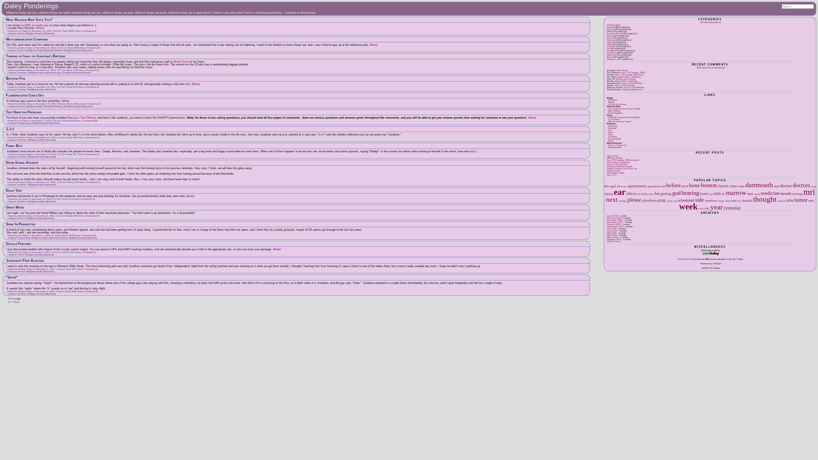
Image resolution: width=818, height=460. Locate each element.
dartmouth (759, 185)
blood (684, 186)
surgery (721, 201)
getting (666, 194)
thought (764, 199)
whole (701, 208)
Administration (615, 147)
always (624, 186)
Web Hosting (614, 111)
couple (741, 186)
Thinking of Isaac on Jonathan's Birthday (36, 56)
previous (35, 33)
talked (727, 201)
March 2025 (613, 237)
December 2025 (615, 220)
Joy (608, 48)
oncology (622, 201)
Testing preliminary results (619, 166)
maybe (757, 194)
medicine (770, 193)
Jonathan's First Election (25, 260)
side (699, 200)
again (613, 186)
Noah (609, 57)
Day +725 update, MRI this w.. (630, 74)
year (716, 207)
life (723, 194)
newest (49, 33)
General (611, 29)
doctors (801, 185)
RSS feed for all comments (711, 67)
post (472, 151)
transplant (781, 201)
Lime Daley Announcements (621, 109)
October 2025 (614, 224)
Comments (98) (90, 120)
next (612, 199)
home (704, 194)
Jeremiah (611, 46)
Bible (609, 31)
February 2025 (614, 239)
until (811, 200)
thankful (747, 200)
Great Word (15, 207)
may (750, 194)
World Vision (181, 61)
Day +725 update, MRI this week (623, 160)
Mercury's (73, 117)
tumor (801, 200)
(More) (40, 28)
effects (631, 194)
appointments (654, 186)
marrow (736, 192)
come (733, 186)
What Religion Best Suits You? (29, 20)
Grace (610, 35)
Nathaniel (611, 55)
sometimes (711, 200)
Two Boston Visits (615, 173)
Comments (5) (89, 31)
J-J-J (10, 129)
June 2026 (612, 216)
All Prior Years (614, 241)
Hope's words (613, 171)
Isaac (609, 38)
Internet (611, 27)
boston (709, 185)
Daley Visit (14, 190)
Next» (16, 301)
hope (711, 194)
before (673, 185)
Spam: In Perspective (20, 224)
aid (618, 186)
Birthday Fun (15, 78)
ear (620, 192)
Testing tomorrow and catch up (622, 168)
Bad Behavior (685, 259)
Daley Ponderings (31, 6)
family (644, 194)
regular (670, 201)
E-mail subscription (711, 22)
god (676, 193)
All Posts (611, 25)
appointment (637, 186)
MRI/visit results (614, 158)
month (786, 193)
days (776, 186)
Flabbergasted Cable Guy (25, 95)
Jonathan (611, 53)
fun (657, 193)
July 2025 (611, 228)
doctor (786, 185)
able (606, 186)
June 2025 (612, 231)
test (734, 200)
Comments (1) (92, 137)
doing (813, 186)
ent (639, 194)
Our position (614, 119)
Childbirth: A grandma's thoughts (624, 117)
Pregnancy (612, 59)
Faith (609, 44)
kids (717, 193)
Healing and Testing (625, 79)
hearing (690, 193)
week (688, 206)
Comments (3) (93, 104)
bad (663, 186)
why (707, 208)
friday (651, 194)
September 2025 (615, 226)
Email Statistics (615, 113)
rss (618, 25)
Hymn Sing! (622, 70)
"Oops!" (12, 277)
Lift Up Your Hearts (617, 104)
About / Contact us (617, 145)
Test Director (88, 117)
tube (790, 200)
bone (694, 185)
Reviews (611, 40)
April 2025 (612, 235)
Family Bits (14, 146)
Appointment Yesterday (629, 77)
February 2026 (614, 218)
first (28, 33)
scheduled (686, 200)
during (609, 194)
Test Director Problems (24, 112)
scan (675, 201)
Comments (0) (93, 48)
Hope (609, 42)
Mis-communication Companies (27, 39)
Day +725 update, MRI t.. (634, 72)
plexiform (649, 200)
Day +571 (611, 175)
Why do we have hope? (619, 121)
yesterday (732, 207)
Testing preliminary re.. (633, 89)
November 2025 (615, 222)
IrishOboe (613, 100)
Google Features (18, 244)
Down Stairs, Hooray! (22, 162)
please (634, 200)
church (723, 186)
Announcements (615, 33)
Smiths (611, 102)
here (166, 64)
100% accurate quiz (36, 25)
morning (797, 194)
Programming (613, 50)
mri (809, 192)
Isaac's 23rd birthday (632, 83)
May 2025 (612, 233)
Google (65, 249)
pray (662, 200)
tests (739, 201)
